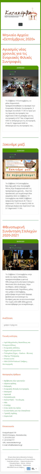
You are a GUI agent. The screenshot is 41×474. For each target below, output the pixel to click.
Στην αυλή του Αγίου (12, 408)
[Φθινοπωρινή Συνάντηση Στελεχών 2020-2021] (20, 260)
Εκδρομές (8, 386)
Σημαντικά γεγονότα (12, 350)
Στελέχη (18, 248)
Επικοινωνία (9, 358)
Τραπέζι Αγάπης (10, 413)
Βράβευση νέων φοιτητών (14, 381)
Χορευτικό (8, 416)
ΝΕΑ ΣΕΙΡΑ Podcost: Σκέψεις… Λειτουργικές (20, 467)
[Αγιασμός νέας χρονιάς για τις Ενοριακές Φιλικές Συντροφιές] (20, 86)
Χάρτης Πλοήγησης (11, 356)
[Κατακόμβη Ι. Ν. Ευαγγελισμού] (20, 14)
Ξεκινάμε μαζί (14, 144)
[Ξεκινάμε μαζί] (20, 169)
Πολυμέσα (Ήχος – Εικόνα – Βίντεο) (18, 353)
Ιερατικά (7, 394)
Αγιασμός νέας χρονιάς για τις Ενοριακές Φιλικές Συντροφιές (17, 55)
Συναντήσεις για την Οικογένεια (17, 410)
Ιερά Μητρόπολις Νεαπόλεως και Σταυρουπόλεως (20, 459)
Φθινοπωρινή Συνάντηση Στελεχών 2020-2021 (20, 231)
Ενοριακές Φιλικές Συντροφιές (16, 389)
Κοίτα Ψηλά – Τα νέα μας (14, 400)
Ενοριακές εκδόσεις (12, 348)
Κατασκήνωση (9, 397)
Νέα (12, 74)
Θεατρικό (8, 391)
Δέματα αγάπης (10, 383)
